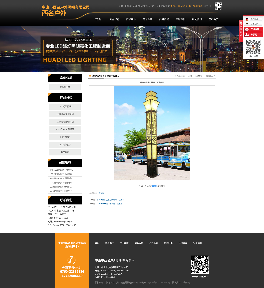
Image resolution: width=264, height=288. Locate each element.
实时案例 (180, 19)
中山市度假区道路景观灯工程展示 (110, 200)
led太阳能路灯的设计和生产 (61, 191)
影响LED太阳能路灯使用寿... (61, 170)
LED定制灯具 (65, 145)
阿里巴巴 (208, 6)
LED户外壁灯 (65, 137)
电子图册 (147, 19)
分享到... (255, 34)
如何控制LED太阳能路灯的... (61, 178)
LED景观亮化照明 (65, 114)
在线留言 (213, 19)
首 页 (98, 19)
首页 (97, 242)
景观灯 (101, 193)
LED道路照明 (65, 106)
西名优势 (164, 19)
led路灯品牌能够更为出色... (61, 187)
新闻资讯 (197, 19)
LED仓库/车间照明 (65, 129)
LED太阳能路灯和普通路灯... (61, 183)
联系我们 (197, 242)
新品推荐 (114, 19)
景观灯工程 (65, 87)
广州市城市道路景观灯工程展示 (109, 204)
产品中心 (131, 19)
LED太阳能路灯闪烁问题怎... (61, 174)
